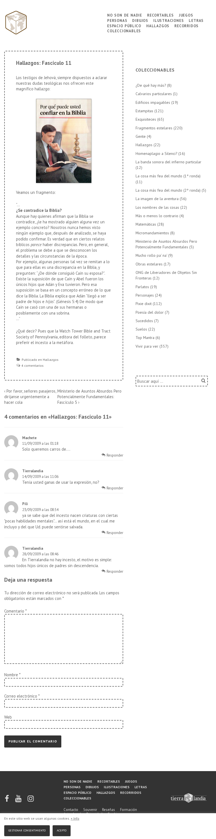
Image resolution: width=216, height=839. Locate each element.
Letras (196, 20)
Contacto (71, 809)
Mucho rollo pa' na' (151, 255)
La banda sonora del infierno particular (168, 161)
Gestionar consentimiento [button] (27, 830)
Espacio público (124, 25)
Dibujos (140, 20)
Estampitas (144, 110)
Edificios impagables (153, 102)
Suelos (141, 329)
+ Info (75, 818)
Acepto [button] (61, 830)
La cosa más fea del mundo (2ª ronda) (168, 190)
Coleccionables (124, 30)
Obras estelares (149, 264)
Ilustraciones (168, 20)
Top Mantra (145, 337)
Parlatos (142, 286)
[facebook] (7, 800)
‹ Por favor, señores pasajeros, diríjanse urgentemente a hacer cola (30, 396)
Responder (115, 455)
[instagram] (30, 800)
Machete (29, 437)
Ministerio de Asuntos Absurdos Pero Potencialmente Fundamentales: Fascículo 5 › (89, 396)
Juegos (186, 14)
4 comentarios (32, 365)
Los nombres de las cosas (157, 207)
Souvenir (90, 809)
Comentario (15, 611)
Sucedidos (144, 320)
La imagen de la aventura (157, 198)
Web (8, 717)
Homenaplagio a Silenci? (156, 153)
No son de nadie (124, 14)
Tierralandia (32, 471)
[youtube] (19, 800)
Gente (141, 136)
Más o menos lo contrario (157, 215)
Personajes (145, 295)
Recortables (160, 14)
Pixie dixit (144, 303)
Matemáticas (146, 224)
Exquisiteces (146, 119)
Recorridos (186, 25)
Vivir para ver (147, 346)
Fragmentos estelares (154, 127)
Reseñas (108, 809)
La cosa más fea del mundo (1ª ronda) (168, 175)
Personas (117, 20)
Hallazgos (157, 25)
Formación (128, 809)
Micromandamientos (152, 232)
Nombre (11, 674)
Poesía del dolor (150, 312)
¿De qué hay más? (151, 85)
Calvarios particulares (154, 93)
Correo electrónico (20, 696)
